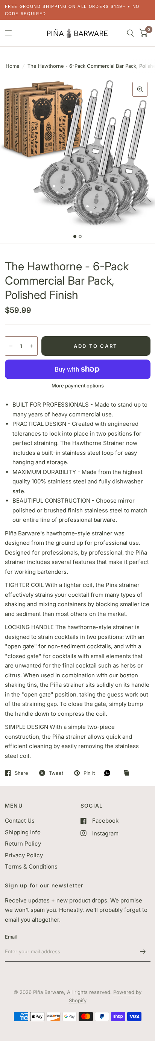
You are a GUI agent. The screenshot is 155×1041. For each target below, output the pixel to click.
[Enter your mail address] (142, 952)
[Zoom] (139, 89)
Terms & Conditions (31, 866)
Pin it (89, 773)
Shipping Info (23, 832)
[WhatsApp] (109, 773)
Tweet (56, 773)
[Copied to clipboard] (128, 773)
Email (11, 937)
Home (13, 66)
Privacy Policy (24, 855)
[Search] (130, 33)
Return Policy (23, 843)
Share (21, 773)
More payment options (78, 385)
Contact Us (20, 820)
